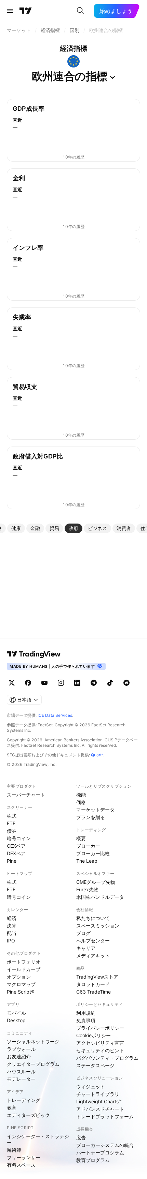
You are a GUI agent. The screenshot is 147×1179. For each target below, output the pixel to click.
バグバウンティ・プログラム (107, 1058)
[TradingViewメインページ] (34, 654)
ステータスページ (95, 1065)
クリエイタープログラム (33, 1064)
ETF (11, 823)
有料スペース (21, 1165)
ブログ (83, 933)
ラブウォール (21, 1049)
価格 (81, 802)
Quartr (97, 754)
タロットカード (93, 984)
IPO (11, 940)
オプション (19, 977)
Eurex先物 (87, 889)
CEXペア (16, 846)
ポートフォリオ (23, 962)
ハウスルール (21, 1071)
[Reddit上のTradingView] (126, 682)
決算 (11, 925)
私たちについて (93, 918)
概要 (81, 838)
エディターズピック (28, 1115)
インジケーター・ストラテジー (38, 1139)
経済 (11, 918)
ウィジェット (90, 1086)
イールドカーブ (23, 969)
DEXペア (16, 853)
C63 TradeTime (93, 992)
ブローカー (88, 846)
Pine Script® (20, 992)
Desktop (16, 1020)
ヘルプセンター (93, 940)
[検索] (80, 11)
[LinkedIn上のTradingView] (77, 682)
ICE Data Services (55, 715)
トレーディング (23, 1100)
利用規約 (85, 1013)
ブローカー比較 (93, 853)
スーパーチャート (26, 795)
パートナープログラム (100, 1152)
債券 (11, 831)
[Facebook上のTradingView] (28, 682)
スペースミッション (97, 925)
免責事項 (85, 1020)
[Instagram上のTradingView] (61, 682)
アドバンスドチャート (100, 1109)
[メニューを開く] (10, 11)
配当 (11, 933)
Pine (11, 861)
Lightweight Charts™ (99, 1101)
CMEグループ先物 (95, 882)
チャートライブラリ (97, 1094)
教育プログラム (93, 1160)
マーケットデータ (95, 810)
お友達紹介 (19, 1056)
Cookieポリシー (93, 1035)
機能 (81, 795)
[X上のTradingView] (11, 682)
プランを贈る (90, 817)
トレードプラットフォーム (105, 1116)
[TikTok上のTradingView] (110, 682)
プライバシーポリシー (100, 1028)
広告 (81, 1137)
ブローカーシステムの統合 (105, 1145)
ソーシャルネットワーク (33, 1041)
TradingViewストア (97, 977)
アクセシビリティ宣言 (100, 1043)
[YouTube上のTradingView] (44, 682)
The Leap (86, 861)
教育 (11, 1107)
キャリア (85, 948)
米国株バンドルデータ (100, 897)
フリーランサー (23, 1157)
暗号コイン (19, 838)
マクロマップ (21, 984)
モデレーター (21, 1079)
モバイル (16, 1013)
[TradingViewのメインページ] (25, 11)
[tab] (16, 528)
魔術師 (14, 1150)
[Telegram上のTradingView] (93, 682)
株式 (11, 816)
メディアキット (93, 955)
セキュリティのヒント (100, 1050)
